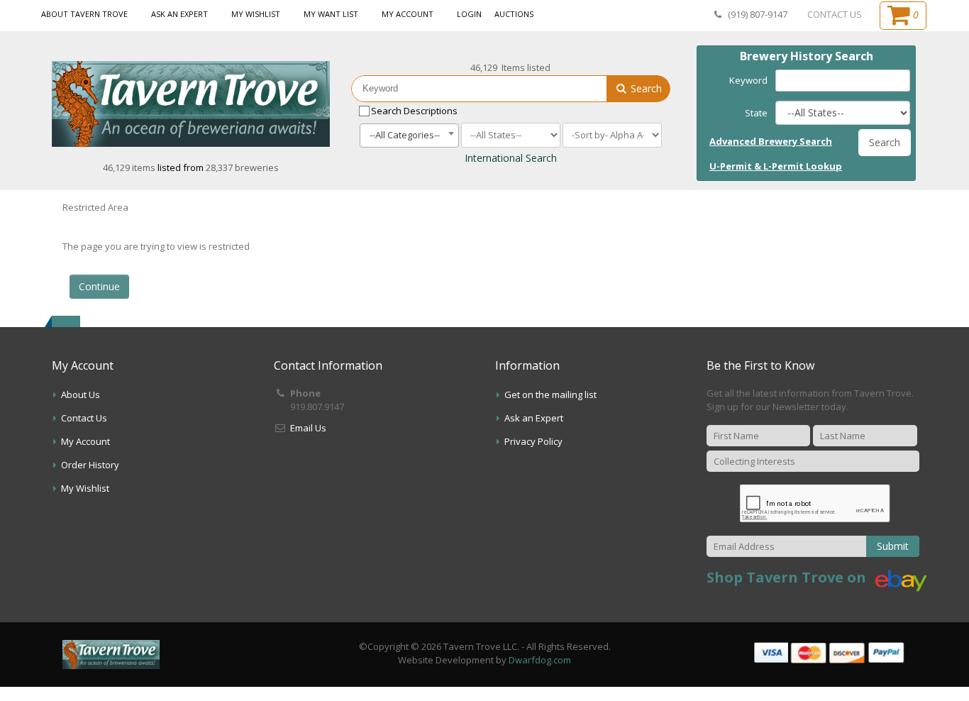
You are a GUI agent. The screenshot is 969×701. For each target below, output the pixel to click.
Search (645, 88)
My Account (407, 14)
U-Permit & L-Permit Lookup (775, 166)
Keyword (748, 80)
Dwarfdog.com (540, 659)
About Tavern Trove (84, 14)
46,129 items (130, 167)
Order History (90, 464)
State (756, 112)
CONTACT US (834, 14)
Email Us (308, 427)
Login (469, 14)
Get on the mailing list (550, 394)
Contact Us (84, 418)
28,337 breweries (242, 167)
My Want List (331, 14)
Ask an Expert (179, 14)
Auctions (513, 14)
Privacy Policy (533, 441)
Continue (99, 286)
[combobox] (409, 135)
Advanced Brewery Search (770, 141)
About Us (80, 394)
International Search (511, 158)
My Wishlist (255, 14)
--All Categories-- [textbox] (405, 134)
